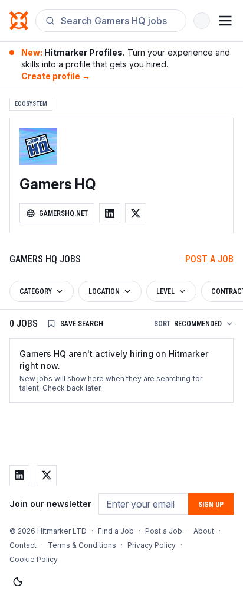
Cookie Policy (33, 559)
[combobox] (118, 21)
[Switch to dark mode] (17, 582)
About (203, 531)
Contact (23, 545)
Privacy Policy (151, 545)
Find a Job (116, 531)
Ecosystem (31, 103)
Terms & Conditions (82, 545)
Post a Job (209, 259)
